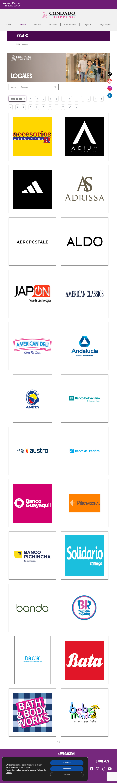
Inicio (8, 24)
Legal (86, 24)
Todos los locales (17, 98)
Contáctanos (70, 24)
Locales (22, 24)
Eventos (37, 24)
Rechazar (66, 768)
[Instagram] (97, 768)
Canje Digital (105, 24)
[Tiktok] (103, 768)
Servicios (53, 24)
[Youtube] (109, 768)
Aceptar (66, 762)
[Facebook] (91, 768)
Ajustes (66, 774)
